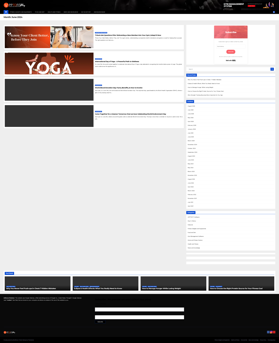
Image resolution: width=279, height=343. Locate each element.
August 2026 (191, 106)
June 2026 (191, 114)
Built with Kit (231, 60)
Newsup (24, 340)
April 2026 (191, 121)
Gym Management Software (196, 236)
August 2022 (191, 179)
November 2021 (192, 198)
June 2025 (191, 137)
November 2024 (192, 144)
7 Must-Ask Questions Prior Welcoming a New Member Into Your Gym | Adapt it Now (128, 35)
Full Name (98, 306)
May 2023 (190, 167)
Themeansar (31, 340)
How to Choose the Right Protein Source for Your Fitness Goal (205, 91)
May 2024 (190, 163)
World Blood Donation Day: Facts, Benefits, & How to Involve (118, 88)
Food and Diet (40, 12)
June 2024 (191, 160)
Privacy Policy (263, 340)
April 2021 (190, 206)
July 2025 (190, 133)
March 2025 (191, 140)
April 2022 (191, 187)
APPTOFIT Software (193, 217)
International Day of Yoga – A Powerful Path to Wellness (117, 61)
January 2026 (192, 129)
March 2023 (191, 171)
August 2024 (191, 156)
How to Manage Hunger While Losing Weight (200, 87)
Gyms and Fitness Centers (101, 32)
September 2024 (192, 152)
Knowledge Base (99, 12)
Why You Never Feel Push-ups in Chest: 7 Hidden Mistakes (204, 79)
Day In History (86, 12)
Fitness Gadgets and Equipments (21, 12)
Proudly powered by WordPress (11, 340)
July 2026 (190, 110)
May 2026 (190, 117)
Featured (190, 225)
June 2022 (191, 183)
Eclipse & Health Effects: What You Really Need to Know (204, 83)
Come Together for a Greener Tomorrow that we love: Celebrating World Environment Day (130, 114)
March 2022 (191, 190)
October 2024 (192, 148)
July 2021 (190, 202)
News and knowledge (71, 12)
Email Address (99, 313)
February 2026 (192, 125)
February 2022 (192, 194)
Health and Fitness (54, 12)
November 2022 (192, 175)
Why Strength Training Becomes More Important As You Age (205, 95)
